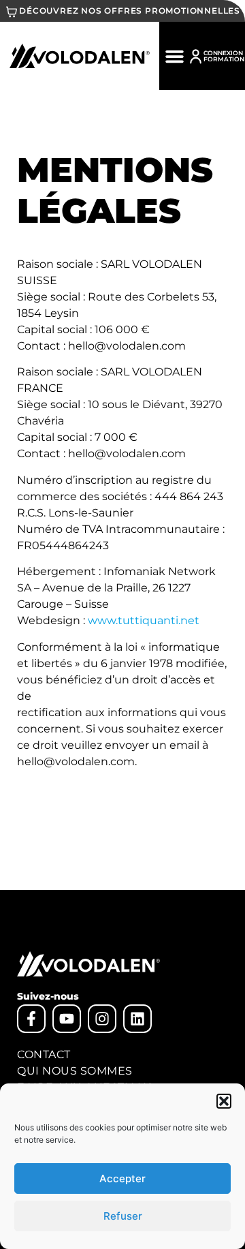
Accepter (122, 1178)
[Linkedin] (137, 1018)
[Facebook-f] (31, 1018)
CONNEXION (223, 53)
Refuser (122, 1215)
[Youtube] (66, 1018)
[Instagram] (102, 1018)
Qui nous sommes (75, 1070)
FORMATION (223, 59)
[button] (224, 1101)
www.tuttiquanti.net (143, 620)
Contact (44, 1054)
